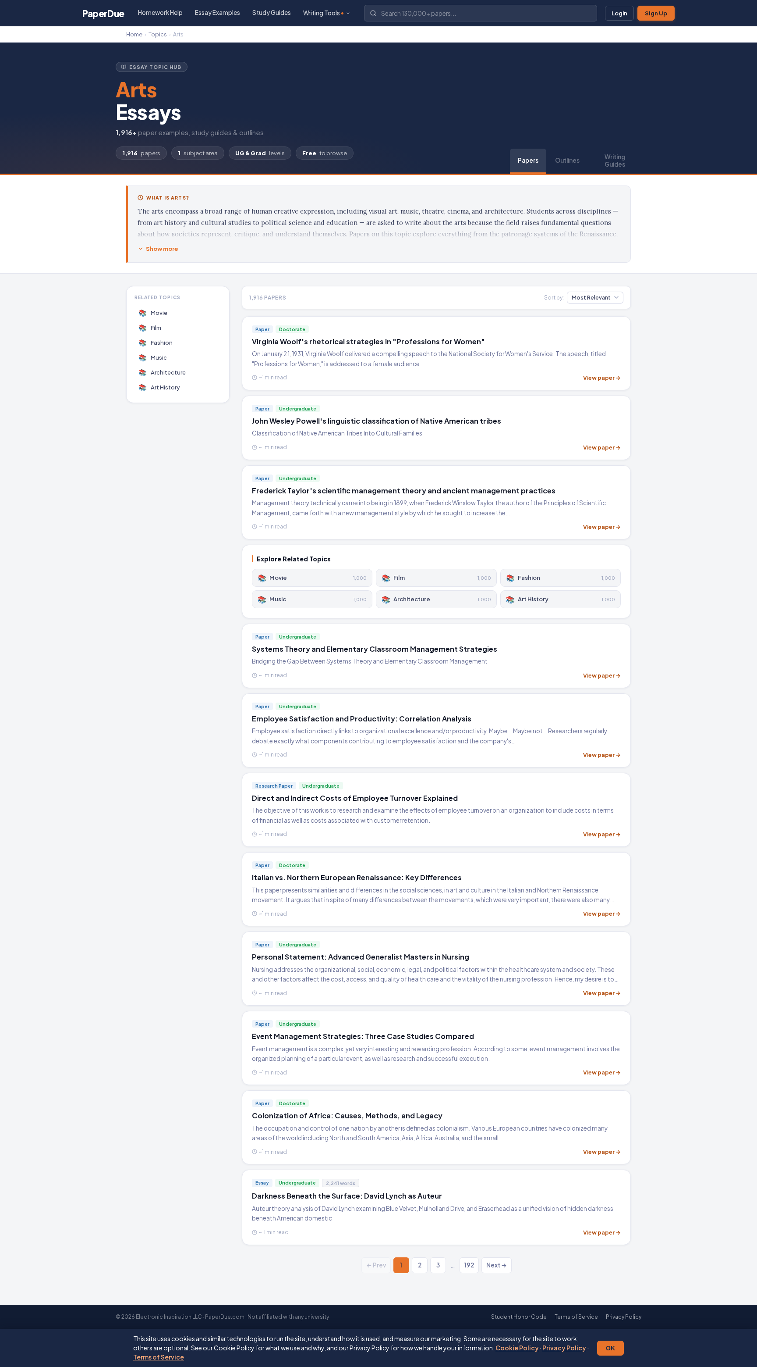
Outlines (567, 160)
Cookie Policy (517, 1348)
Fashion (155, 342)
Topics (158, 34)
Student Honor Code (519, 1316)
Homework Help (160, 12)
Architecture (162, 372)
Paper (103, 13)
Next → (496, 1265)
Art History (159, 387)
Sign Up (656, 13)
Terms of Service (158, 1357)
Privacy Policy (564, 1348)
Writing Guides (615, 160)
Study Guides (271, 12)
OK (610, 1348)
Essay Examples (217, 12)
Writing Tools (321, 13)
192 (469, 1265)
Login (619, 13)
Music (152, 357)
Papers (528, 160)
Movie (153, 312)
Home (134, 34)
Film (150, 327)
